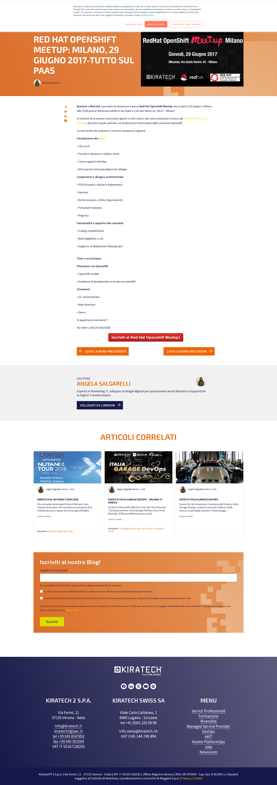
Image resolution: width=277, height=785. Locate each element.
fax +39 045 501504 (68, 741)
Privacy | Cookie (191, 778)
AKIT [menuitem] (208, 736)
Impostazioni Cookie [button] (134, 24)
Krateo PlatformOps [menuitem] (208, 741)
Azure (111, 531)
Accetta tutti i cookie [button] (156, 24)
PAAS (102, 138)
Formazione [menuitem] (208, 716)
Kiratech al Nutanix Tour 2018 (57, 499)
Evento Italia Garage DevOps (198, 499)
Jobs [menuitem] (208, 746)
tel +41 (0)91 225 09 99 (138, 722)
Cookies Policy (147, 15)
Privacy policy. (72, 610)
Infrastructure (65, 531)
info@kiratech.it (68, 726)
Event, (134, 528)
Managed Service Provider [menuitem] (208, 726)
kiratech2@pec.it (68, 731)
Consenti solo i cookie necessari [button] (186, 24)
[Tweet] (65, 111)
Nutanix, (52, 531)
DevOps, (150, 528)
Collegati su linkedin (97, 405)
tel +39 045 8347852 (68, 736)
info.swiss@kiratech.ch (138, 731)
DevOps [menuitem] (208, 731)
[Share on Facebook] (65, 107)
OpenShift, (159, 528)
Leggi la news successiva (187, 351)
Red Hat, (142, 528)
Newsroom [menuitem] (208, 752)
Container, (125, 528)
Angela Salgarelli (51, 83)
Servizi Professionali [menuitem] (209, 710)
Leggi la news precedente (105, 351)
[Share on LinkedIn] (65, 116)
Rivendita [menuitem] (209, 721)
